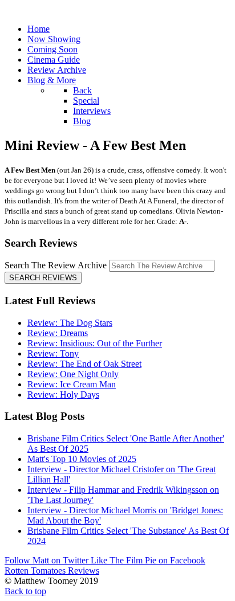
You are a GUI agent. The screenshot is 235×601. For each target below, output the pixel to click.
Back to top (25, 591)
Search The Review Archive (56, 265)
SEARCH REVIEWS (43, 277)
